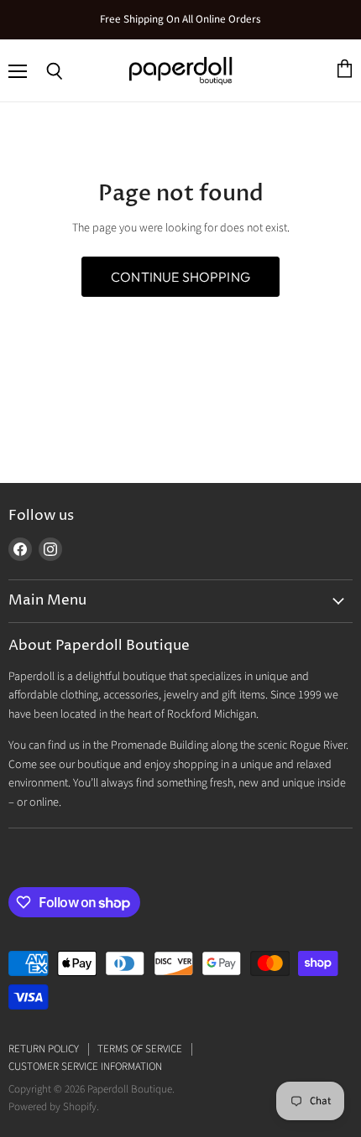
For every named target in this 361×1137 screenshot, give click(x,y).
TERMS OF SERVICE (139, 1049)
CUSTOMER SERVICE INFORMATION (85, 1066)
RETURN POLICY (43, 1049)
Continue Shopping (180, 276)
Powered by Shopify (52, 1106)
